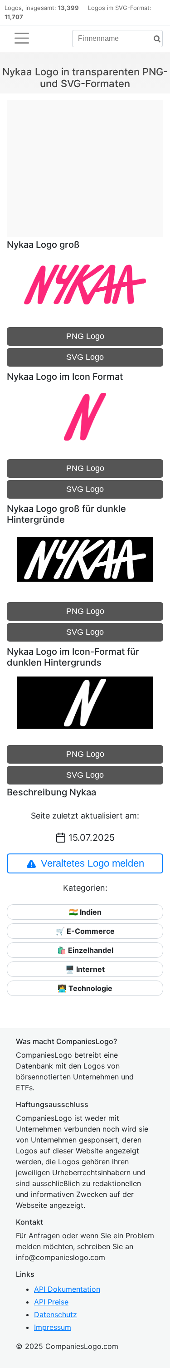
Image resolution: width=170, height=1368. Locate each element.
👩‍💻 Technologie (85, 988)
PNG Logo (85, 336)
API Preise (51, 1301)
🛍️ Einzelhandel (85, 950)
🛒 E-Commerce (85, 931)
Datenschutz (55, 1314)
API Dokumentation (67, 1289)
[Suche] (153, 39)
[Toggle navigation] (21, 38)
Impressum (52, 1327)
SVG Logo (85, 357)
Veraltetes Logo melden (92, 863)
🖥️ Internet (85, 969)
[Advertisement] (85, 163)
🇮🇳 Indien (85, 912)
